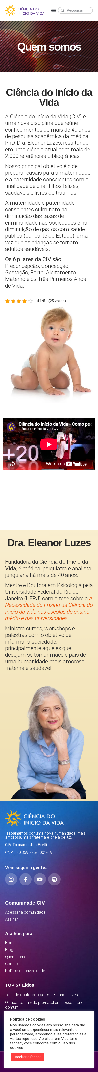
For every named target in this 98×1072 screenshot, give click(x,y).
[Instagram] (11, 879)
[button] (54, 10)
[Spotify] (54, 879)
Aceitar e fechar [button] (28, 1057)
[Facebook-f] (25, 879)
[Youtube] (40, 879)
